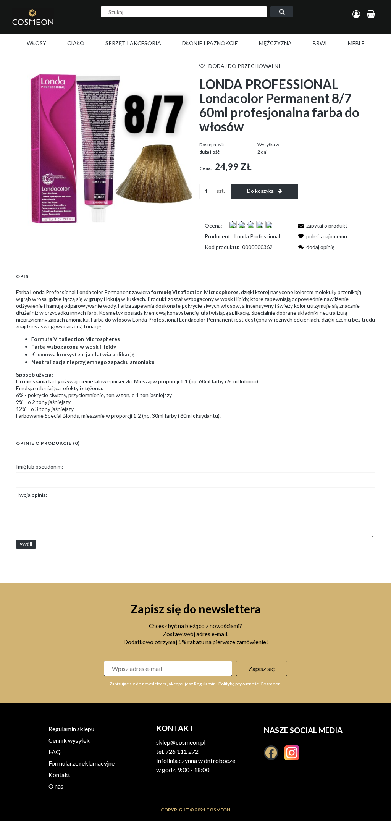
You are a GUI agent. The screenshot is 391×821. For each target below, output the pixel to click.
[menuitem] (36, 43)
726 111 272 (182, 751)
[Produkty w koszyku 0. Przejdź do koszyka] (372, 14)
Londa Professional (257, 236)
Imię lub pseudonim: (39, 466)
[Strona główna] (39, 25)
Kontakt (59, 774)
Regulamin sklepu (71, 728)
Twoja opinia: (31, 494)
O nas (55, 786)
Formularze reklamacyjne (81, 763)
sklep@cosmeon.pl (180, 742)
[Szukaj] (281, 11)
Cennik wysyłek (69, 740)
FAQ (54, 751)
